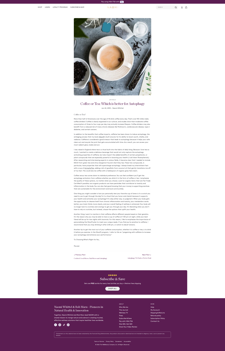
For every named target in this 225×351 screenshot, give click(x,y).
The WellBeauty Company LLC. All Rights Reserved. (115, 344)
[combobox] (167, 7)
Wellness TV (123, 313)
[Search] (176, 7)
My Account (155, 310)
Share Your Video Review (128, 327)
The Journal (123, 310)
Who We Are (123, 307)
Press (121, 316)
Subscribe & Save (125, 318)
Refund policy (156, 316)
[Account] (182, 7)
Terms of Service (99, 341)
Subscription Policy (158, 318)
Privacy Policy (110, 341)
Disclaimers (118, 341)
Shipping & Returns (158, 313)
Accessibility (127, 341)
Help (152, 307)
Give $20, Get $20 (125, 324)
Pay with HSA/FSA (126, 321)
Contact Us (155, 321)
